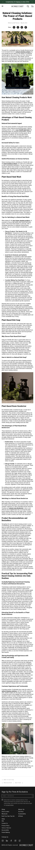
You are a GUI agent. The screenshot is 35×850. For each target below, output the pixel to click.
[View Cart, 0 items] (32, 6)
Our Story (20, 811)
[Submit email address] (32, 796)
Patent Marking (6, 832)
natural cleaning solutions (9, 691)
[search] (28, 6)
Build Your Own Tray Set (8, 816)
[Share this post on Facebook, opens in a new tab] (18, 27)
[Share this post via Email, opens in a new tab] (14, 27)
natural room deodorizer (16, 508)
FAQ (3, 821)
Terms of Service (6, 828)
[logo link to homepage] (17, 6)
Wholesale (4, 813)
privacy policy (10, 805)
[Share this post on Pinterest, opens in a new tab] (25, 27)
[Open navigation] (5, 6)
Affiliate (20, 816)
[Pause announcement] (29, 2)
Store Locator (5, 811)
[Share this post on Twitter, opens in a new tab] (22, 27)
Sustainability (22, 813)
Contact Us (5, 823)
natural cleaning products (23, 52)
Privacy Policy (5, 825)
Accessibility (5, 830)
